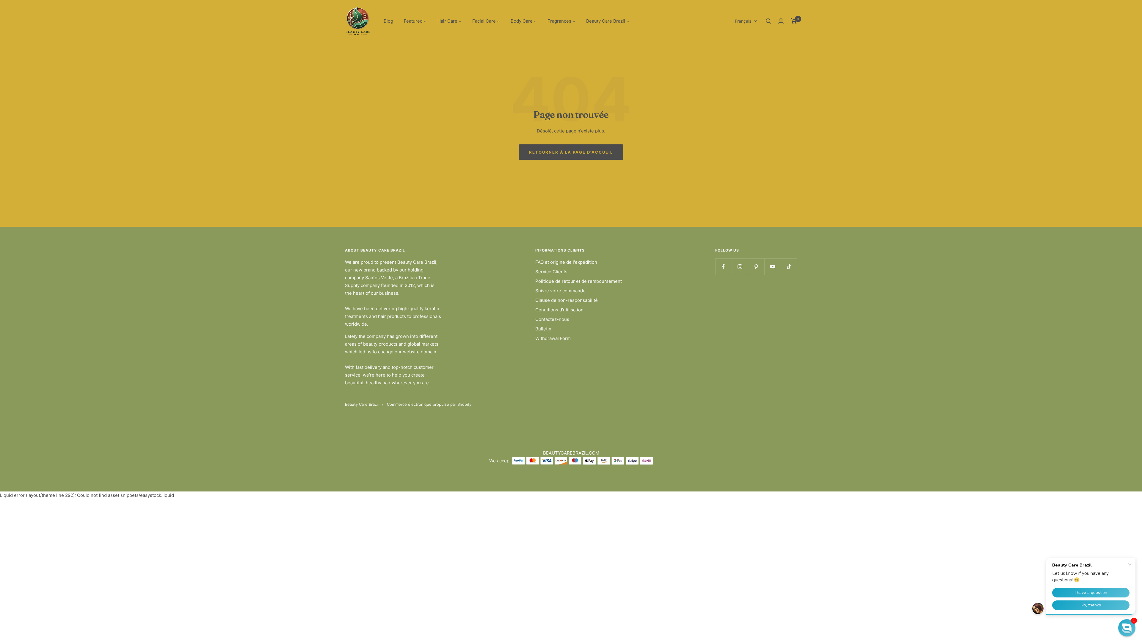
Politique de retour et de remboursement (578, 281)
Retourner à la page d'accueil (571, 152)
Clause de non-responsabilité (566, 300)
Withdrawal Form (553, 338)
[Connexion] (781, 21)
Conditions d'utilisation (559, 310)
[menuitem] (388, 21)
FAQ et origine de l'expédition (566, 262)
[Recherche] (768, 21)
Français (743, 21)
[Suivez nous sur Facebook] (723, 266)
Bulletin (543, 329)
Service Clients (551, 271)
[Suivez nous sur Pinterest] (756, 266)
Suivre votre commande (560, 291)
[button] (1126, 627)
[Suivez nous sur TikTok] (789, 266)
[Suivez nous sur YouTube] (772, 266)
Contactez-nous (552, 319)
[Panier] (794, 21)
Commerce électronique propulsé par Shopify (429, 404)
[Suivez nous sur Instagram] (740, 266)
